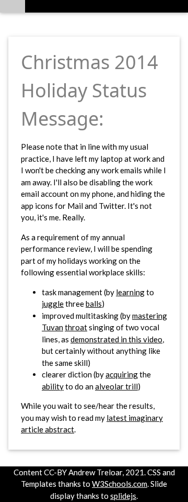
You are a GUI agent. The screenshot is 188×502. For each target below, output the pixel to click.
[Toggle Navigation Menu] (12, 6)
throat (76, 327)
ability (53, 386)
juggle (53, 303)
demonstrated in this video (116, 339)
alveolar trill (116, 386)
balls (94, 303)
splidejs (123, 495)
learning (130, 292)
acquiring (121, 374)
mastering (149, 315)
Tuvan (52, 327)
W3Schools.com (119, 483)
